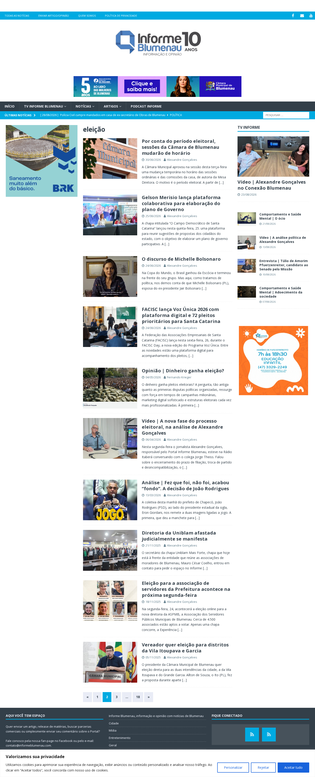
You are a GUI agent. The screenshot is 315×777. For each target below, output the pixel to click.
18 (138, 697)
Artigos (111, 106)
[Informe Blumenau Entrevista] (269, 734)
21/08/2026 (269, 223)
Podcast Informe (146, 106)
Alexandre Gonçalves (182, 160)
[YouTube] (311, 16)
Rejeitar (263, 767)
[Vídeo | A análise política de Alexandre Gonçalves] (247, 242)
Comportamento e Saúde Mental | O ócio (280, 216)
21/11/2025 (153, 545)
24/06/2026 (153, 265)
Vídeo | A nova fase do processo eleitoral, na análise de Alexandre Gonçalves (182, 427)
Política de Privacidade (121, 15)
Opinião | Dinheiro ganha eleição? (183, 371)
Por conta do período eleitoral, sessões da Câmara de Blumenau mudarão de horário (180, 147)
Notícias (83, 106)
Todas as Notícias (17, 15)
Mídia (112, 730)
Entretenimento (120, 738)
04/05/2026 (153, 377)
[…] (221, 182)
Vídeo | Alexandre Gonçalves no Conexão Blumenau (272, 185)
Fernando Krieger (179, 377)
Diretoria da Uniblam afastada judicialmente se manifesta (179, 536)
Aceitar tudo (293, 767)
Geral (113, 745)
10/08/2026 (269, 274)
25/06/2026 (153, 216)
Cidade (114, 723)
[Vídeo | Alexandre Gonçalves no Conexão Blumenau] (273, 156)
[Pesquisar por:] (286, 115)
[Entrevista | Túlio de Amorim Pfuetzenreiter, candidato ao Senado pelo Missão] (247, 266)
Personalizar (233, 767)
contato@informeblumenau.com (28, 745)
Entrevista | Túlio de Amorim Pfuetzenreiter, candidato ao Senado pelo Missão (283, 265)
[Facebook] (293, 16)
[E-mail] (302, 16)
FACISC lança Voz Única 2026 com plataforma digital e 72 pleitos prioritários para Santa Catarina (181, 315)
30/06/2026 (153, 160)
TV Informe (249, 127)
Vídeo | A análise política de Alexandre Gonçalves (282, 239)
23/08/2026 (248, 194)
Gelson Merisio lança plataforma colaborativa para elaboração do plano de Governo (181, 203)
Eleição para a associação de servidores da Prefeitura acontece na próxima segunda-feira (186, 589)
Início (10, 106)
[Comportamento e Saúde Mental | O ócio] (247, 219)
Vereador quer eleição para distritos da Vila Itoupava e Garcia (185, 648)
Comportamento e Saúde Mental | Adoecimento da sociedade (280, 292)
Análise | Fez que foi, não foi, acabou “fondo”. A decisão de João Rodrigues (185, 485)
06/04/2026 (153, 439)
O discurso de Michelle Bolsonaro (181, 259)
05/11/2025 (153, 657)
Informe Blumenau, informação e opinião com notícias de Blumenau (156, 716)
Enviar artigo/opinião (53, 15)
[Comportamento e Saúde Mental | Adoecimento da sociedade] (247, 293)
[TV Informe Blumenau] (252, 734)
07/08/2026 (269, 301)
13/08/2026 (269, 247)
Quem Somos (87, 15)
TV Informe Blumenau (43, 106)
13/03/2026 (153, 495)
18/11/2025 (153, 602)
